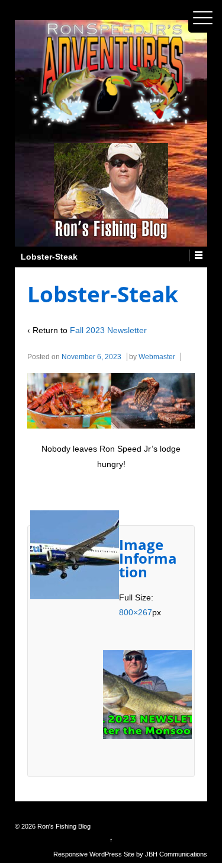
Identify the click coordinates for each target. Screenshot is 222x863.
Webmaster (157, 357)
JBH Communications (176, 854)
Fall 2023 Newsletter (108, 330)
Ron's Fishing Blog (63, 826)
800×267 (135, 612)
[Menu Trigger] (203, 18)
